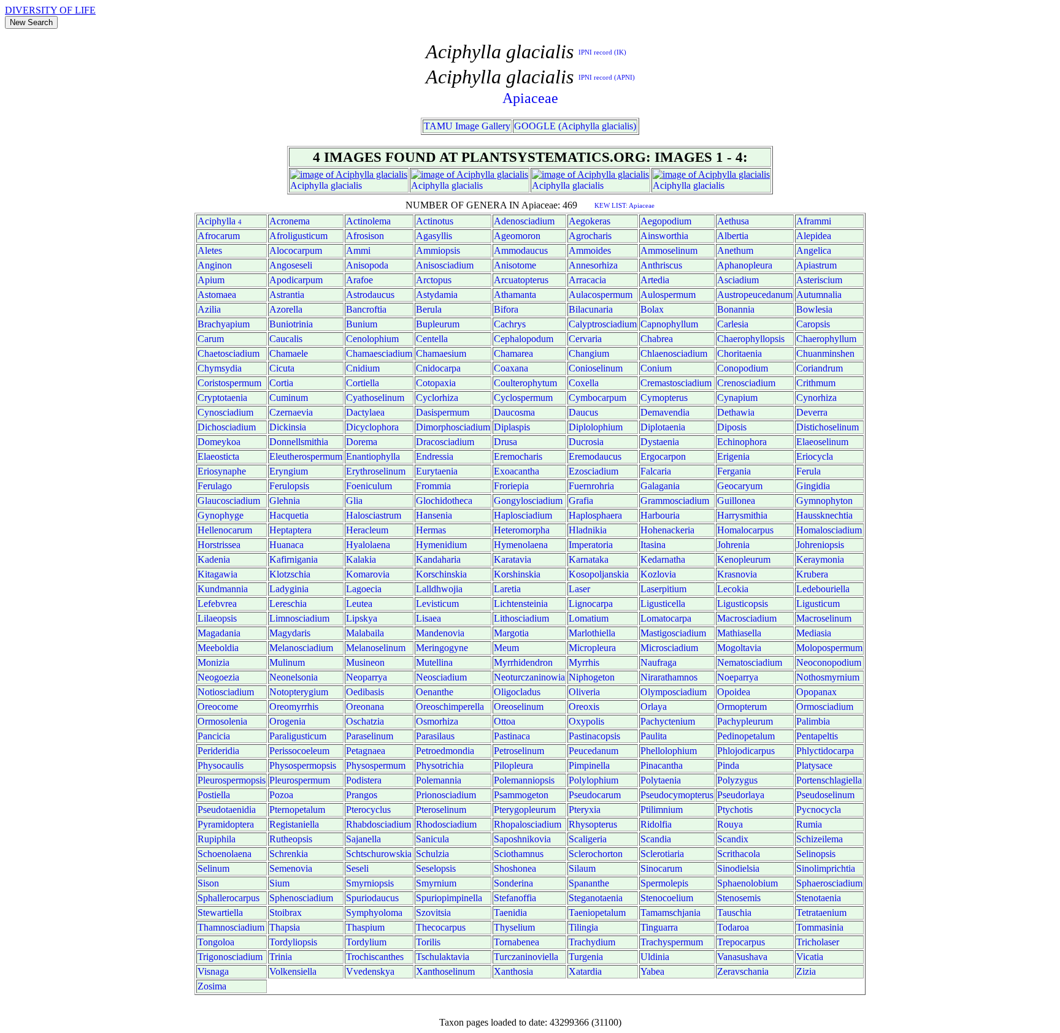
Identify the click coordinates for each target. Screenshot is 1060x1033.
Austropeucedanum (755, 294)
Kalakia (361, 559)
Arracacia (587, 280)
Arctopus (433, 280)
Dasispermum (442, 412)
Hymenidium (441, 544)
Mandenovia (440, 633)
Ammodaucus (521, 250)
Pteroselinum (441, 809)
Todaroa (733, 927)
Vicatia (809, 956)
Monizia (213, 662)
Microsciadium (669, 647)
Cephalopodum (523, 339)
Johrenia (733, 544)
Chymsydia (220, 368)
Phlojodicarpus (746, 750)
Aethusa (733, 221)
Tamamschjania (670, 912)
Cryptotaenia (222, 397)
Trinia (280, 956)
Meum (506, 647)
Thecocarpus (441, 927)
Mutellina (434, 662)
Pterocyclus (368, 809)
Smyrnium (436, 883)
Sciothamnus (518, 853)
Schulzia (432, 853)
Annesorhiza (593, 265)
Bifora (506, 309)
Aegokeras (589, 221)
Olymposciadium (673, 692)
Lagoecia (364, 589)
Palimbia (813, 721)
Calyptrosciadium (603, 324)
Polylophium (593, 780)
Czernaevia (291, 412)
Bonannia (736, 309)
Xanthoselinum (445, 971)
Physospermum (375, 765)
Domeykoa (219, 441)
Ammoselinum (668, 250)
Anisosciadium (445, 265)
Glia (354, 500)
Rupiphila (217, 839)
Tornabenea (516, 942)
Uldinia (654, 956)
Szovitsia (433, 912)
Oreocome (218, 706)
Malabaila (365, 633)
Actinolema (368, 221)
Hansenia (434, 515)
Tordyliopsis (293, 942)
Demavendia (664, 412)
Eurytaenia (437, 471)
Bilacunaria (591, 309)
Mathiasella (739, 633)
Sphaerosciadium (829, 883)
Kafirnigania (293, 559)
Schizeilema (819, 839)
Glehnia (284, 500)
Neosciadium (441, 677)
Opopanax (816, 692)
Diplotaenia (662, 427)
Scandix (732, 839)
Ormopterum (742, 706)
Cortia (281, 383)
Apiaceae (530, 98)
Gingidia (813, 486)
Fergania (734, 471)
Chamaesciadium (379, 353)
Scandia (655, 839)
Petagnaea (365, 750)
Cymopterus (664, 397)
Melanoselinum (375, 647)
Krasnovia (737, 574)
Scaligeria (588, 839)
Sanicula (432, 839)
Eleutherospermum (305, 456)
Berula (429, 309)
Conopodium (742, 368)
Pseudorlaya (740, 795)
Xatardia (585, 971)
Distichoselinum (827, 427)
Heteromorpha (522, 530)
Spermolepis (664, 883)
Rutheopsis (290, 839)
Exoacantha (516, 471)
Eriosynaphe (222, 471)
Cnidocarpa (438, 368)
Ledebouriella (823, 589)
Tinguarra (659, 927)
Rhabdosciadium (378, 824)
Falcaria (655, 471)
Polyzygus (737, 780)
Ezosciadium (593, 471)
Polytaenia (660, 780)
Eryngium (288, 471)
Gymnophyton (824, 500)
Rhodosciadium (446, 824)
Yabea (652, 971)
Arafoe (359, 280)
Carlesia (732, 324)
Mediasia (813, 633)
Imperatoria (591, 544)
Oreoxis (584, 706)
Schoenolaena (225, 853)
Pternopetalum (297, 809)
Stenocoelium (666, 898)
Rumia (809, 824)
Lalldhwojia (439, 589)
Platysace (814, 765)
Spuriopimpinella (449, 898)
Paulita (653, 736)
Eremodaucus (595, 456)
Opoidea (733, 692)
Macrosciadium (747, 618)
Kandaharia (438, 559)
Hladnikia (588, 530)
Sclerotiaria (662, 853)
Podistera (364, 780)
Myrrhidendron (523, 662)
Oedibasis (365, 692)
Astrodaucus (370, 294)
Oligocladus (517, 692)
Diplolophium (596, 427)
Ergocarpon (663, 456)
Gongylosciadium (528, 500)
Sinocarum (661, 868)
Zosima (212, 986)
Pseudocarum (595, 795)
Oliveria (584, 692)
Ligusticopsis (742, 603)
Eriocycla (814, 456)
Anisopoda (367, 265)
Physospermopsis (302, 765)
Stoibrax (285, 912)
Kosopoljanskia (599, 574)
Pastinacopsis (594, 736)
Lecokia (732, 589)
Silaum (582, 868)
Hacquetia (289, 515)
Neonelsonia (293, 677)
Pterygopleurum (525, 809)
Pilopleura (513, 765)
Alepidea (813, 236)
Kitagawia (217, 574)
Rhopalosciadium (527, 824)
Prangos (361, 795)
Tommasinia (819, 927)
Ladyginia (289, 589)
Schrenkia (288, 853)
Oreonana (365, 706)
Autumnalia (819, 294)
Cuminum (288, 397)
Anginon (215, 265)
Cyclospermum (523, 397)
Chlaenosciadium (673, 353)
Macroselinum (823, 618)
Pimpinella (589, 765)
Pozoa (281, 795)
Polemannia (438, 780)
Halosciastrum (373, 515)
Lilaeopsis (217, 618)
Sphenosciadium (301, 898)
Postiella (214, 795)
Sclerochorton (596, 853)
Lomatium (589, 618)
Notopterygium (298, 692)
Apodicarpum (296, 280)
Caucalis (285, 339)
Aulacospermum (600, 294)
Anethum (735, 250)
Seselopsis (436, 868)
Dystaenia (659, 441)
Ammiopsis (438, 250)
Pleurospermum (299, 780)
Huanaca (286, 544)
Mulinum (287, 662)
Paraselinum (369, 736)
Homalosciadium (829, 530)
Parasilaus (435, 736)
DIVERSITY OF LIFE (50, 10)
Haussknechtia (824, 515)
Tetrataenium (821, 912)
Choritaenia (739, 353)
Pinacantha (661, 765)
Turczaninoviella (526, 956)
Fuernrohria (591, 486)
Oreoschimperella (450, 706)
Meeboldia (218, 647)
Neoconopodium (828, 662)
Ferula (808, 471)
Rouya (730, 824)
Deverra (812, 412)
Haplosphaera (595, 515)
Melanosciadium (301, 647)
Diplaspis (512, 427)
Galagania (660, 486)
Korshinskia (517, 574)
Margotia (511, 633)
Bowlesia (814, 309)
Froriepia (511, 486)
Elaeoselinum (822, 441)
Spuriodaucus (372, 898)
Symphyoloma (374, 912)
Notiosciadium (226, 692)
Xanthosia (513, 971)
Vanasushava (742, 956)
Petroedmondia (445, 750)
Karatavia (512, 559)
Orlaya (653, 706)
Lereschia (288, 603)
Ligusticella (662, 603)
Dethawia (736, 412)
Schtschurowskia (379, 853)
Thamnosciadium (231, 927)
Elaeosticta (218, 456)
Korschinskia (441, 574)
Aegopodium (665, 221)
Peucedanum (593, 750)
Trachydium (592, 942)
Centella (432, 339)
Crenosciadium (746, 383)
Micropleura (592, 647)
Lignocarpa (591, 603)
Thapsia (284, 927)
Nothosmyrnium (827, 677)
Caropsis (813, 324)
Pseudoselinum (825, 795)
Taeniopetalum (597, 912)
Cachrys (510, 324)
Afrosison (365, 236)
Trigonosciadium (230, 956)
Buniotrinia (291, 324)
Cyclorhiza (437, 397)
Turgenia (586, 956)
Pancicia (214, 736)
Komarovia (368, 574)
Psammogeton (521, 795)
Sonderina (513, 883)
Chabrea (656, 339)
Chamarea (513, 353)
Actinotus (434, 221)
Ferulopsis (289, 486)
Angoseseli (290, 265)
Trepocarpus (741, 942)
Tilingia (583, 927)
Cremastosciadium (676, 383)
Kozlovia (658, 574)
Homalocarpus (745, 530)
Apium (211, 280)
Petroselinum (519, 750)
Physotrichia (440, 765)
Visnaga (213, 971)
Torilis (428, 942)
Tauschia (734, 912)
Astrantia (286, 294)
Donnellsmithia (298, 441)
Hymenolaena (521, 544)
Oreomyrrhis (293, 706)
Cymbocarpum (597, 397)
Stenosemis (739, 898)
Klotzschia (289, 574)
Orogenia (287, 721)
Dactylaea (365, 412)
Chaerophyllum (826, 339)
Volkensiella (293, 971)
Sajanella (363, 839)
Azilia (209, 309)
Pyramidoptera (226, 824)
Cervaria (585, 339)
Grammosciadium (674, 500)
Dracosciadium (445, 441)
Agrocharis (590, 236)
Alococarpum (295, 250)
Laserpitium (663, 589)
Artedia (654, 280)
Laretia (507, 589)
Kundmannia (223, 589)
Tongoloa (216, 942)
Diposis (732, 427)
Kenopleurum (743, 559)
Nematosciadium (749, 662)
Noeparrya (737, 677)
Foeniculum (369, 486)
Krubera (812, 574)
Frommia (433, 486)
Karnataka (589, 559)
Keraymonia (820, 559)
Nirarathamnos (668, 677)
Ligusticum (818, 603)
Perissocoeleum (299, 750)
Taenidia (510, 912)
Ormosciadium (824, 706)
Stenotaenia (818, 898)
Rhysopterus (593, 824)
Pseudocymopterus (676, 795)
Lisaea (428, 618)
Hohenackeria (667, 530)
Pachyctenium (667, 721)
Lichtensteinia (521, 603)
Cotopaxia (436, 383)
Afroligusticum (298, 236)
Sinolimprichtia (825, 868)
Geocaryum (739, 486)
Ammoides (590, 250)
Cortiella (362, 383)
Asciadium (738, 280)
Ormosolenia (222, 721)
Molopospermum (829, 647)
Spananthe (589, 883)
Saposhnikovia (522, 839)
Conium (656, 368)
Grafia (581, 500)
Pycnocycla (818, 809)
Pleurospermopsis (232, 780)
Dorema (361, 441)
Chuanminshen (825, 353)
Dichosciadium (227, 427)
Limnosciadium (299, 618)
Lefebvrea (217, 603)
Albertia (732, 236)
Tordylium (366, 942)
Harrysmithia (742, 515)
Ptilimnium (661, 809)
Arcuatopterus (521, 280)
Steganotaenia (596, 898)
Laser (579, 589)
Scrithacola (738, 853)
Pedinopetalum (746, 736)
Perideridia (218, 750)
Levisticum (437, 603)
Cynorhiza (816, 397)
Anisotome (515, 265)
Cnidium (363, 368)
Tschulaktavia (442, 956)
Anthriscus (661, 265)
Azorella (285, 309)
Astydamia (437, 294)
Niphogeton (592, 677)
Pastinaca (512, 736)
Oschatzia (365, 721)
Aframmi (813, 221)
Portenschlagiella (829, 780)
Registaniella (294, 824)
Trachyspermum (671, 942)
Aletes (210, 250)
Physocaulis (221, 765)
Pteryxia (585, 809)
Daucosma (514, 412)
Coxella (584, 383)
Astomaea (217, 294)
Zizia (806, 971)
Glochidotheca (444, 500)
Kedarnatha (662, 559)
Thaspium (365, 927)
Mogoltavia (739, 647)
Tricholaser (817, 942)
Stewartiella (220, 912)
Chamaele (288, 353)
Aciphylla (309, 185)
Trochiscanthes (375, 956)
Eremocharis (518, 456)
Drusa (505, 441)
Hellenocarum (225, 530)
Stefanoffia (515, 898)
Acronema (289, 221)
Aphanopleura (744, 265)
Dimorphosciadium (453, 427)
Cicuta (281, 368)
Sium (279, 883)
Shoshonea (515, 868)
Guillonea (736, 500)
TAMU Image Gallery (467, 126)
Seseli (357, 868)
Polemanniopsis (524, 780)
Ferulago (215, 486)
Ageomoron (517, 236)
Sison (208, 883)
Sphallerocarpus (228, 898)
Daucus (583, 412)
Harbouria (660, 515)
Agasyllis (434, 236)
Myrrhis (584, 662)
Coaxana (511, 368)
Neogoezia (218, 677)
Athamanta (515, 294)
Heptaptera (290, 530)
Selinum (213, 868)
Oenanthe (434, 692)
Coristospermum (229, 383)
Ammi (358, 250)
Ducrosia (586, 441)
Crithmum (815, 383)
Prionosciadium (446, 795)
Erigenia (733, 456)
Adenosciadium (524, 221)
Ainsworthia (664, 236)
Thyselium (514, 927)
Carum (211, 339)
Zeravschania (743, 971)
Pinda (728, 765)
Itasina (653, 544)
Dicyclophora (372, 427)
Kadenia (214, 559)
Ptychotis (735, 809)
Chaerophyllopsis (751, 339)
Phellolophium (668, 750)
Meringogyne (442, 647)
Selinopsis (815, 853)
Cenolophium (372, 339)
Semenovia (290, 868)
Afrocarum (219, 236)
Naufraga (658, 662)
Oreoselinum (518, 706)
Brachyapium (224, 324)
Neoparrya (366, 677)
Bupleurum (437, 324)
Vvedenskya (370, 971)
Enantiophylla (373, 456)
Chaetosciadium (228, 353)
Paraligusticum (297, 736)
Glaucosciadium (229, 500)
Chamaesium (441, 353)
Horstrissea (219, 544)
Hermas (431, 530)
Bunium (361, 324)
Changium (589, 353)
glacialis (346, 185)
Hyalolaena (368, 544)
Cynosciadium (225, 412)
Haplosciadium (523, 515)
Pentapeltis (817, 736)
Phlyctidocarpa (825, 750)
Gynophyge (221, 515)
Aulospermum (668, 294)
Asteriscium (819, 280)
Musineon (365, 662)
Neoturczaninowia (529, 677)
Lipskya (361, 618)
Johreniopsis (820, 544)
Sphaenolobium (747, 883)
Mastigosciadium (673, 633)
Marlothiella (592, 633)
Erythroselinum (375, 471)
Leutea (359, 603)
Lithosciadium (521, 618)
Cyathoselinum (375, 397)
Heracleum (367, 530)
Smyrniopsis (370, 883)
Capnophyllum (669, 324)
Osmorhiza (437, 721)
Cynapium (737, 397)
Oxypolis (586, 721)
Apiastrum (816, 265)
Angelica (813, 250)
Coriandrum (819, 368)
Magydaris (289, 633)
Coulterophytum (525, 383)
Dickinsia (287, 427)
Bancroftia (366, 309)
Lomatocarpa (665, 618)
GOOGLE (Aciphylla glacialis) (575, 126)
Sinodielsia (738, 868)
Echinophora (742, 441)
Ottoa (504, 721)
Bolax (652, 309)
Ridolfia (656, 824)
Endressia (434, 456)
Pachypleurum (745, 721)
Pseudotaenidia (227, 809)
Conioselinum (596, 368)
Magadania (219, 633)
